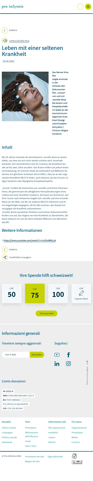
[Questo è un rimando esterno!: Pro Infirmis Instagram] (69, 364)
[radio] (11, 293)
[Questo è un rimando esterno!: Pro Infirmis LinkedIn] (58, 364)
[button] (16, 41)
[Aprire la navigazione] (88, 7)
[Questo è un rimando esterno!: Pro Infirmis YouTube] (58, 355)
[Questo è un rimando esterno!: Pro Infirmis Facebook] (69, 355)
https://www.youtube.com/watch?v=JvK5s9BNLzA (30, 240)
